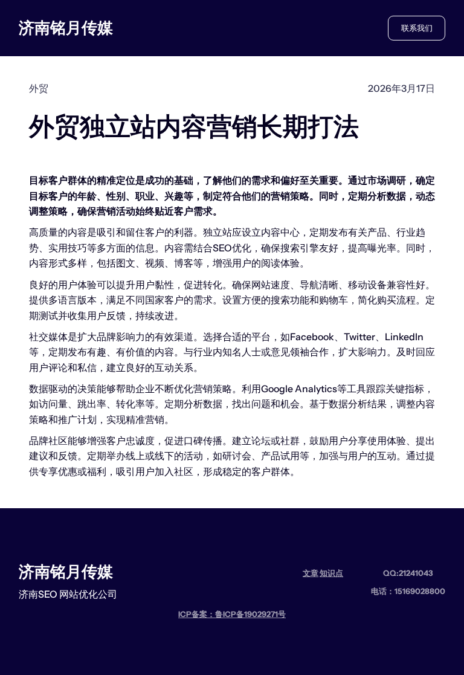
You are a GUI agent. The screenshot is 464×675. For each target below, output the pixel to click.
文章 (310, 573)
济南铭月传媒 (66, 27)
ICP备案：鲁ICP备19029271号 (232, 614)
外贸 (38, 88)
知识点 (331, 573)
